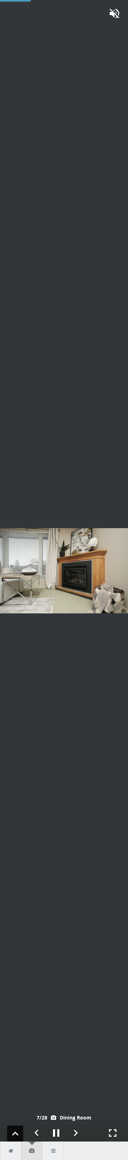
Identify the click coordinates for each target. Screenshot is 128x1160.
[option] (64, 571)
